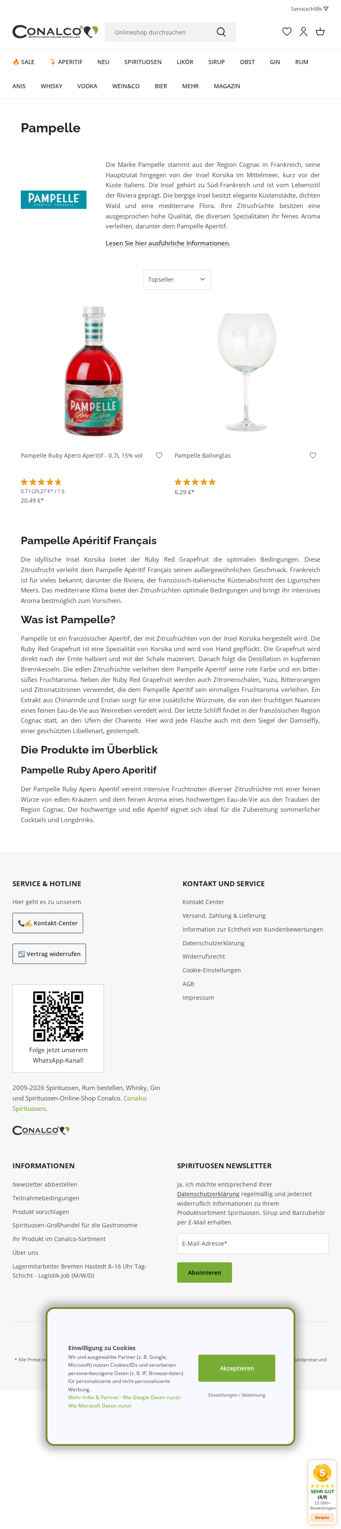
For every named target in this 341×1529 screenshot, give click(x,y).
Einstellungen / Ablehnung (236, 1395)
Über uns (25, 1252)
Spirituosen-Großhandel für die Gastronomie (75, 1225)
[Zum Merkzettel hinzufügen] (159, 457)
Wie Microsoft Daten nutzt (99, 1405)
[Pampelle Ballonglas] (247, 371)
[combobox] (156, 32)
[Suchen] (221, 32)
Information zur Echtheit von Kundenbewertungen (253, 929)
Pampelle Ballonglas (203, 455)
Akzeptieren (237, 1368)
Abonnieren (204, 1272)
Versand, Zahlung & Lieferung (224, 915)
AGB (188, 984)
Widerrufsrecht (204, 956)
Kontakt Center (203, 902)
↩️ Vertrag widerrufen (49, 954)
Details (322, 1517)
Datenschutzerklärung (214, 943)
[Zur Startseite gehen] (55, 31)
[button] (322, 1487)
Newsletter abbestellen (44, 1184)
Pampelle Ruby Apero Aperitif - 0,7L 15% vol (82, 455)
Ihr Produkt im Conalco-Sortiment (59, 1239)
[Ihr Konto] (303, 31)
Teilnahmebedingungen (45, 1198)
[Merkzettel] (287, 31)
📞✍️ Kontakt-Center (48, 923)
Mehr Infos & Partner (93, 1397)
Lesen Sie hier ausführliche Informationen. (168, 243)
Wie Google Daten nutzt (151, 1397)
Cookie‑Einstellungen (212, 970)
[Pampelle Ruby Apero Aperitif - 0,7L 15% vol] (93, 371)
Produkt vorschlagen (40, 1212)
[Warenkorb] (320, 31)
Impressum (198, 997)
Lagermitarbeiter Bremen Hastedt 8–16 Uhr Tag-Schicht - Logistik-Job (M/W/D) (79, 1271)
